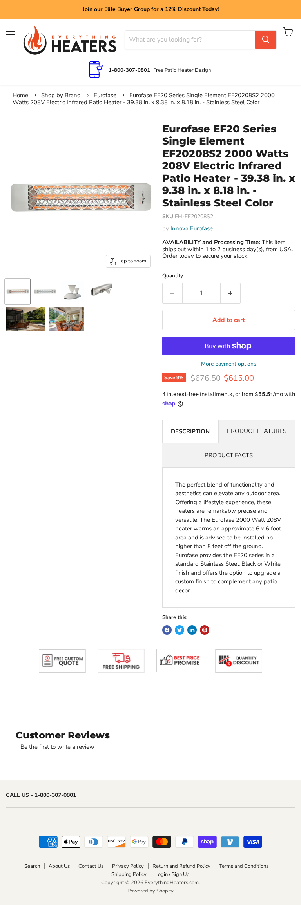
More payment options (228, 364)
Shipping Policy (129, 874)
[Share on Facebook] (167, 630)
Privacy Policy (128, 866)
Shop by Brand (61, 95)
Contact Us (90, 866)
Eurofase (105, 95)
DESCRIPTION (190, 431)
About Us (59, 866)
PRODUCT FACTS (229, 455)
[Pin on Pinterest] (204, 630)
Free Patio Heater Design (182, 70)
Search (32, 866)
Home (20, 95)
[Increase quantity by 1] (231, 293)
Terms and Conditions (243, 866)
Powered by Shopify (150, 890)
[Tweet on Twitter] (179, 630)
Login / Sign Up (172, 874)
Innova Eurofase (191, 228)
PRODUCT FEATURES (256, 431)
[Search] (265, 40)
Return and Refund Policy (181, 866)
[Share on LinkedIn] (192, 630)
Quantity (172, 276)
